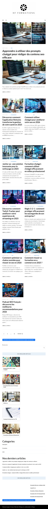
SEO (4, 37)
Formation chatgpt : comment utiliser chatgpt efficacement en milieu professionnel (35, 167)
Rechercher (5, 345)
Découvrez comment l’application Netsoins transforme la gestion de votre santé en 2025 (37, 24)
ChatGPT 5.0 (33, 488)
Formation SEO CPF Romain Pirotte (37, 493)
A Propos (33, 507)
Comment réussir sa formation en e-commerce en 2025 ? (33, 260)
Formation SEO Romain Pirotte (36, 496)
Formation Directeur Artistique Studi (37, 485)
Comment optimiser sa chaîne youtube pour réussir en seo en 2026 (12, 260)
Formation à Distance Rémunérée (37, 491)
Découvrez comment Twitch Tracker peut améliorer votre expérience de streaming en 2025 (11, 213)
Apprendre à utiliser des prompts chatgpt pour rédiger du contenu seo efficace (23, 54)
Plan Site (16, 507)
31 (15, 334)
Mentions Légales (6, 507)
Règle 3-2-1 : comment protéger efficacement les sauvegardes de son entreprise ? (34, 212)
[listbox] (24, 33)
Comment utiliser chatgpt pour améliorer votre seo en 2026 (35, 119)
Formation (35, 161)
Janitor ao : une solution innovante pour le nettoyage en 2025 (12, 166)
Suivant (20, 333)
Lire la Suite (6, 92)
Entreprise (13, 114)
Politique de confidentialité (24, 507)
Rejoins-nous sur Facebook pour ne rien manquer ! (19, 340)
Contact (12, 507)
